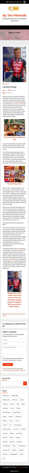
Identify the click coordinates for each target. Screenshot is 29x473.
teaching (12, 441)
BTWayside (6, 395)
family (12, 408)
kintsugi (11, 416)
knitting (5, 420)
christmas (14, 400)
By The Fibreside (14, 15)
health (4, 416)
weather (21, 450)
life (10, 425)
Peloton (18, 248)
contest (22, 400)
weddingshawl (13, 454)
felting (18, 408)
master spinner (8, 314)
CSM (17, 404)
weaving (5, 454)
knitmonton (18, 416)
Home (9, 38)
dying (23, 404)
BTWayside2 (15, 395)
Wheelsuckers (14, 306)
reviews (5, 437)
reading (12, 433)
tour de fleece (21, 314)
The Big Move (6, 446)
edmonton (5, 408)
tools (14, 446)
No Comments (8, 93)
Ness (5, 90)
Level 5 (5, 425)
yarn (4, 458)
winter (21, 454)
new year (15, 429)
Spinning (7, 84)
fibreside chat (6, 412)
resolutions (19, 433)
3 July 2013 (13, 90)
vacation (14, 450)
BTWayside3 (6, 400)
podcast (5, 433)
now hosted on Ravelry (17, 104)
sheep (11, 437)
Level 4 (17, 420)
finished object (16, 412)
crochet (12, 404)
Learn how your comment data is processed (14, 370)
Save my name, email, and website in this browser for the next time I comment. (13, 359)
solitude (18, 437)
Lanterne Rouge (9, 87)
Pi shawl (23, 429)
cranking (5, 404)
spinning (14, 314)
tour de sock (6, 450)
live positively (17, 425)
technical (19, 441)
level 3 (11, 420)
